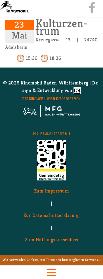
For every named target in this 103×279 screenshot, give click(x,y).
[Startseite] (14, 7)
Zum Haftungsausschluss (51, 239)
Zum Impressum (51, 191)
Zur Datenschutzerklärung (51, 215)
